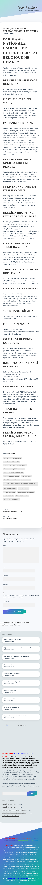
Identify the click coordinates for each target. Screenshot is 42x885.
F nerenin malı (26, 480)
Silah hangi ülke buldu (22, 495)
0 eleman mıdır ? (8, 665)
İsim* (4, 567)
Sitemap (17, 625)
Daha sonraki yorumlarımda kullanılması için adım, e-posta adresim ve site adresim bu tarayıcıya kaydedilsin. (21, 596)
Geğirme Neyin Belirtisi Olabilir (10, 816)
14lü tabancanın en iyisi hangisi (12, 458)
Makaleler (11, 453)
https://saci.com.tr (23, 623)
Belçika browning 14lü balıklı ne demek (14, 465)
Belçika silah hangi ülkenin (11, 476)
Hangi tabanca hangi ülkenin (26, 492)
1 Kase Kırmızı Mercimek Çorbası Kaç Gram (14, 810)
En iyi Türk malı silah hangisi (11, 480)
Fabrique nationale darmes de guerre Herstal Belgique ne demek (19, 484)
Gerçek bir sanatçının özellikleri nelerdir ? (15, 716)
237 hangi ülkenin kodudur (11, 461)
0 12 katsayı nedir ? (9, 699)
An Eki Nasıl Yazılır (10, 518)
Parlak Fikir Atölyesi (28, 8)
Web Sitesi (5, 584)
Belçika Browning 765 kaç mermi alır (14, 469)
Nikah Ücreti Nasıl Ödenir (9, 804)
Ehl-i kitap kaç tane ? (10, 690)
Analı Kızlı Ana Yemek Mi (12, 512)
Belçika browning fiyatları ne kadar (13, 472)
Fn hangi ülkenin (23, 488)
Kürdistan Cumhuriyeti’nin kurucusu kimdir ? (16, 656)
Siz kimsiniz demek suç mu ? (12, 707)
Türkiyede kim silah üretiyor (11, 499)
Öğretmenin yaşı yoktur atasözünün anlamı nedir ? (18, 648)
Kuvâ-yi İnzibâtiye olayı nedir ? (12, 682)
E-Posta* (5, 575)
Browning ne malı (26, 476)
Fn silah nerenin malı (9, 492)
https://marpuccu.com (8, 623)
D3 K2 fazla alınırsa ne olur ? (12, 673)
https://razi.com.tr (6, 625)
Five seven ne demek (10, 488)
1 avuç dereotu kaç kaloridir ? (12, 639)
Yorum (4, 545)
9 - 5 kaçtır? (6, 601)
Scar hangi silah (8, 495)
